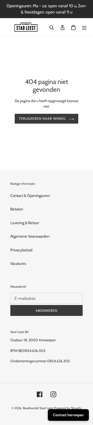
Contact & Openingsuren (30, 195)
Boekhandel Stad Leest (38, 408)
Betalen (16, 209)
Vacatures (18, 263)
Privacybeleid (21, 250)
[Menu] (84, 27)
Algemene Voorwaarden (29, 236)
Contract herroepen (68, 415)
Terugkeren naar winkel (43, 118)
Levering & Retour (24, 223)
